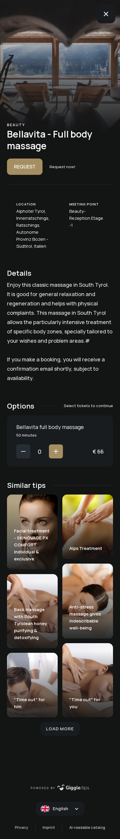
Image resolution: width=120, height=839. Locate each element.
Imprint (49, 827)
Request (25, 166)
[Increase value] (56, 451)
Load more (60, 729)
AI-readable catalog (87, 827)
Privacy (21, 827)
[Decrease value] (23, 451)
